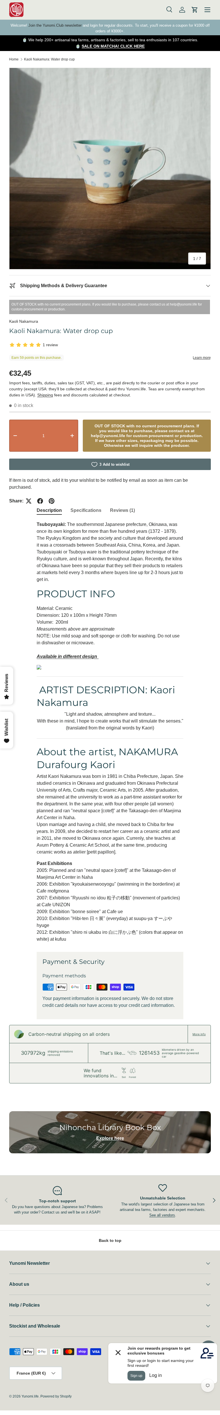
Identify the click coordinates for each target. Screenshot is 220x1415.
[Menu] (207, 9)
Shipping (45, 395)
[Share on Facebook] (40, 501)
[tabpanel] (110, 731)
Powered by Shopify (56, 1396)
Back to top (110, 1240)
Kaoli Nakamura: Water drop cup (49, 59)
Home (14, 59)
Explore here (110, 1138)
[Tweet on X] (28, 501)
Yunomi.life (30, 1396)
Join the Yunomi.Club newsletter (55, 25)
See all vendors (162, 1215)
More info (199, 1034)
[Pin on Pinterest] (51, 501)
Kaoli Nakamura (23, 321)
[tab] (49, 510)
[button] (194, 9)
